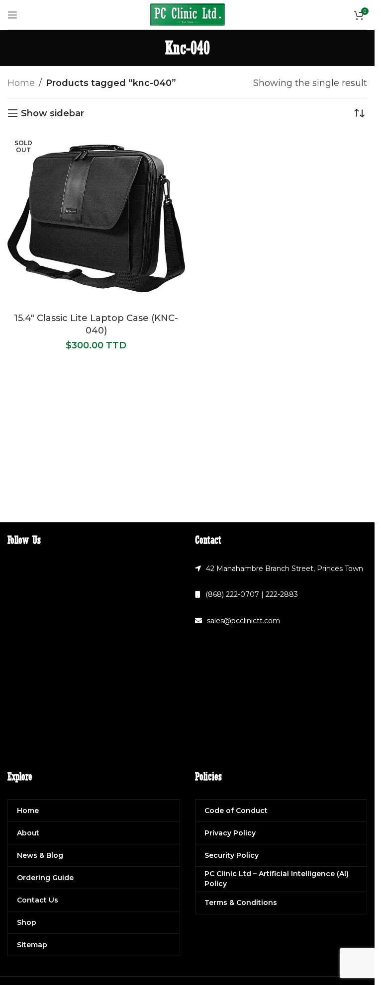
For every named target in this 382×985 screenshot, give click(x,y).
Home (21, 83)
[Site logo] (187, 13)
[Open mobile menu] (12, 15)
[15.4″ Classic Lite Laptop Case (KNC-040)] (96, 219)
